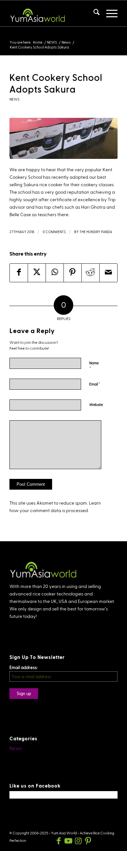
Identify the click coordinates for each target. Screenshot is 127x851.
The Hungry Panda (95, 232)
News (14, 99)
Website (96, 405)
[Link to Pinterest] (88, 841)
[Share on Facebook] (19, 273)
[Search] (93, 13)
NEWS (16, 36)
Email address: (23, 667)
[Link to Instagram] (78, 841)
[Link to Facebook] (59, 841)
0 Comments (54, 232)
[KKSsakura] (63, 138)
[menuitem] (93, 13)
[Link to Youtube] (68, 841)
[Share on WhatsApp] (55, 273)
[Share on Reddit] (90, 273)
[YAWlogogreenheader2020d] (52, 13)
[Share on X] (37, 273)
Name (94, 366)
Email (94, 384)
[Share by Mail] (108, 273)
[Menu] (109, 13)
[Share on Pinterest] (72, 273)
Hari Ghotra (93, 207)
